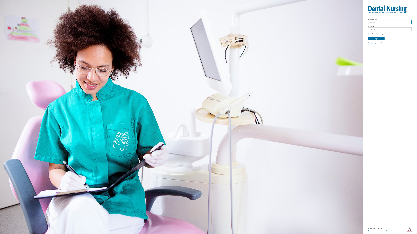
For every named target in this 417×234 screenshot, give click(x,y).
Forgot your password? (375, 43)
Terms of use (372, 231)
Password (371, 26)
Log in (376, 39)
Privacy (380, 231)
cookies (386, 231)
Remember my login (377, 34)
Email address (372, 19)
